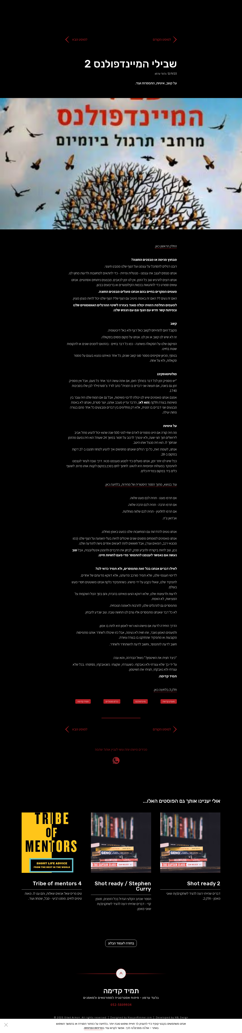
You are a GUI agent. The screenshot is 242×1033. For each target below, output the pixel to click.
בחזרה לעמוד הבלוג (121, 943)
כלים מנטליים (112, 701)
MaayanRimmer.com (140, 1017)
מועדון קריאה (169, 701)
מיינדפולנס (140, 701)
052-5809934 (121, 1004)
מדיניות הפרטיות (93, 1028)
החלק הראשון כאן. (166, 246)
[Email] (136, 760)
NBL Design (181, 1017)
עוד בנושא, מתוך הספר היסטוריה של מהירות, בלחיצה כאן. (141, 484)
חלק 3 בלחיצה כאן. (165, 689)
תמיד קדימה (83, 701)
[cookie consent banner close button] (6, 1025)
